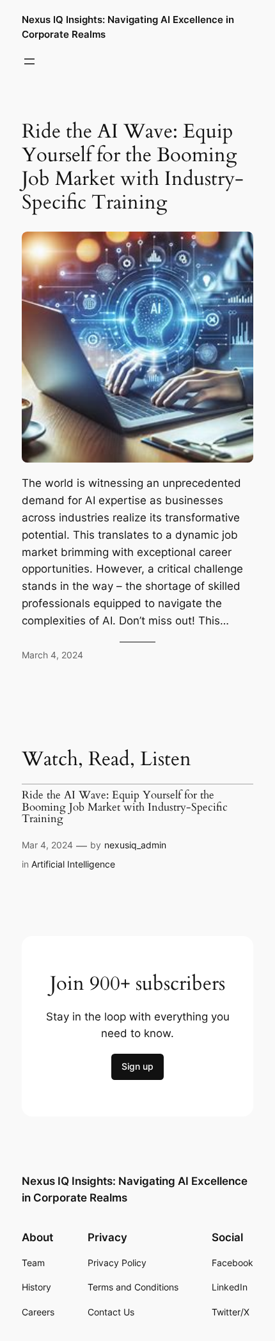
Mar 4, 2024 (47, 844)
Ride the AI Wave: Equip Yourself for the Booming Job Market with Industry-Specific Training (133, 167)
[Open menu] (29, 61)
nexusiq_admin (135, 844)
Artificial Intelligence (73, 864)
